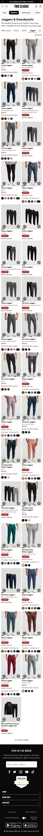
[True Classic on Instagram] (20, 771)
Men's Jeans (6, 31)
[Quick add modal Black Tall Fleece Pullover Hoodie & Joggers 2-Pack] (18, 719)
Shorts (24, 31)
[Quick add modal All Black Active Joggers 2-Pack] (39, 262)
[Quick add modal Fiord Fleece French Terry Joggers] (39, 590)
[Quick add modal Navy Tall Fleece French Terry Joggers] (18, 460)
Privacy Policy (12, 812)
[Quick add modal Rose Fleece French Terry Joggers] (39, 460)
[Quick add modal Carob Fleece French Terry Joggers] (39, 633)
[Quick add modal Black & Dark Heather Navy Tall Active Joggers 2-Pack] (18, 590)
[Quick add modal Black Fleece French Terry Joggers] (18, 183)
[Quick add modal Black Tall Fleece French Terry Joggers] (39, 503)
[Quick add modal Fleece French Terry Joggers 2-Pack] (39, 143)
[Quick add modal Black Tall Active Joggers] (18, 374)
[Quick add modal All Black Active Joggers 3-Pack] (39, 226)
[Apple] (30, 825)
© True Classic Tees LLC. (12, 831)
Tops (4, 13)
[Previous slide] (2, 1)
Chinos (16, 31)
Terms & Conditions (31, 812)
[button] (40, 6)
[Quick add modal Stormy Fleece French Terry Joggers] (39, 183)
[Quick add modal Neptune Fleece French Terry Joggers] (18, 633)
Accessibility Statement (12, 817)
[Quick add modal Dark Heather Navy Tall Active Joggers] (39, 417)
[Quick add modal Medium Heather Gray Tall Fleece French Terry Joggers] (39, 545)
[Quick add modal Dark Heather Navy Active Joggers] (18, 104)
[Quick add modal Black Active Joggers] (18, 61)
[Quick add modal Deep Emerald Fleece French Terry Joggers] (18, 545)
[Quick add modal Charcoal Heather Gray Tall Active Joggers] (39, 334)
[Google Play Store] (13, 825)
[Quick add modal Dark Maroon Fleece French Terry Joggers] (18, 676)
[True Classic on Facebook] (9, 771)
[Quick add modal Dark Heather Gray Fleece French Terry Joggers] (39, 61)
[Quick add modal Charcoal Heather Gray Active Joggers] (18, 143)
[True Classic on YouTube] (26, 771)
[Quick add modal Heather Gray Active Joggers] (39, 676)
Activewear (26, 13)
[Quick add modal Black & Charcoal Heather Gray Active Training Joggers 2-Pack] (18, 262)
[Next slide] (40, 1)
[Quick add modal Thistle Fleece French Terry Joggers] (18, 417)
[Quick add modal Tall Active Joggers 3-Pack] (18, 503)
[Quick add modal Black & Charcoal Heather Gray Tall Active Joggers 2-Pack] (39, 298)
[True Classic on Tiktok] (32, 771)
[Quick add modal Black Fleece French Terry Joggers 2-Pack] (18, 226)
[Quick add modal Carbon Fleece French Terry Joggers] (39, 374)
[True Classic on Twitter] (14, 771)
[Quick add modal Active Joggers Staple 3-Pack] (39, 104)
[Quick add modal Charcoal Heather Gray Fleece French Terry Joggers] (18, 334)
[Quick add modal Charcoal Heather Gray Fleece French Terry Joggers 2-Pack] (18, 298)
